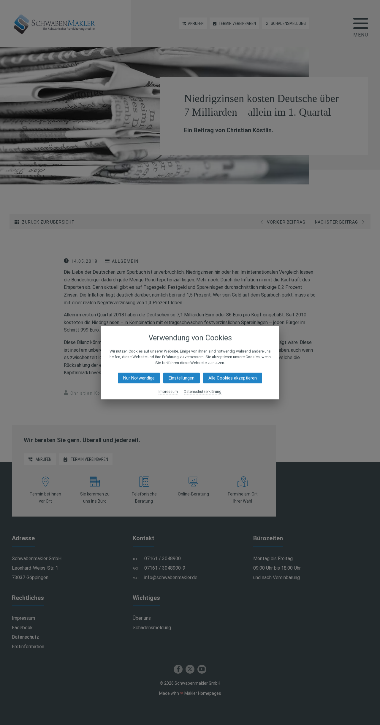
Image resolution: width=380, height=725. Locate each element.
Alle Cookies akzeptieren (232, 378)
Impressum (168, 391)
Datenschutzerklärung (202, 391)
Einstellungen (181, 378)
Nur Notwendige (139, 378)
